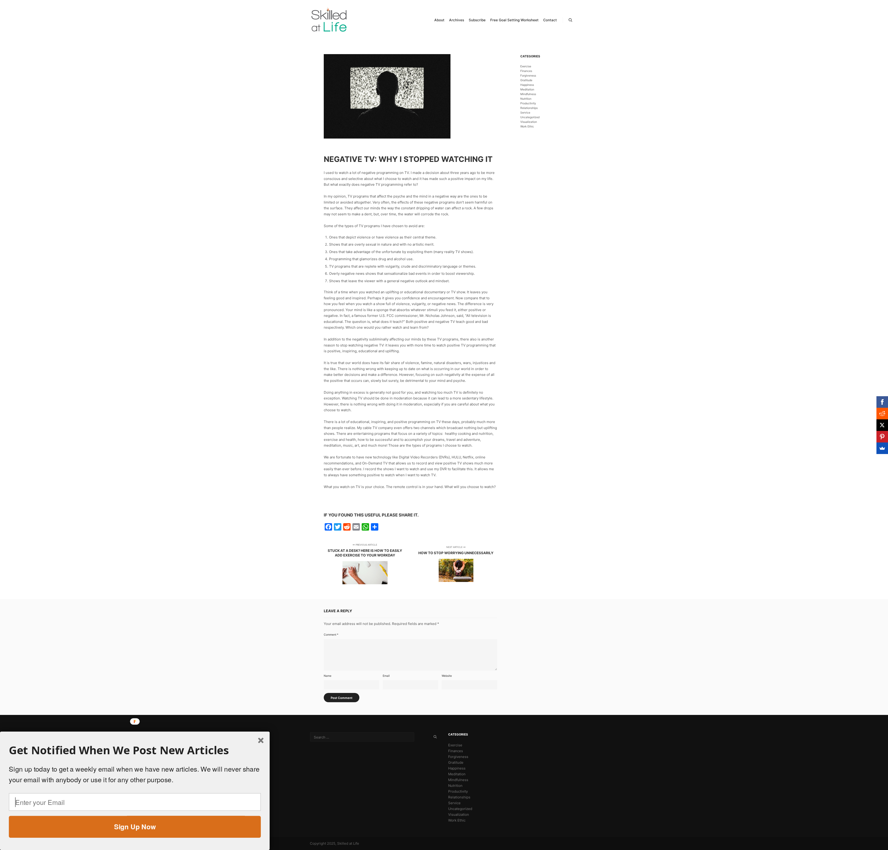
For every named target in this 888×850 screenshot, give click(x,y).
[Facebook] (882, 402)
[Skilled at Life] (329, 20)
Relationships (529, 108)
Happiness (527, 85)
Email (386, 675)
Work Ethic (527, 126)
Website (447, 675)
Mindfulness (528, 94)
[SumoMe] (882, 448)
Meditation (527, 89)
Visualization (528, 122)
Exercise (525, 66)
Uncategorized (530, 117)
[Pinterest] (882, 436)
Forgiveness (528, 75)
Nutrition (525, 98)
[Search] (570, 20)
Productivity (528, 103)
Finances (526, 71)
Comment (331, 634)
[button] (135, 750)
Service (525, 112)
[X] (882, 425)
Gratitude (526, 80)
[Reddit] (882, 413)
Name (327, 675)
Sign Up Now (135, 826)
